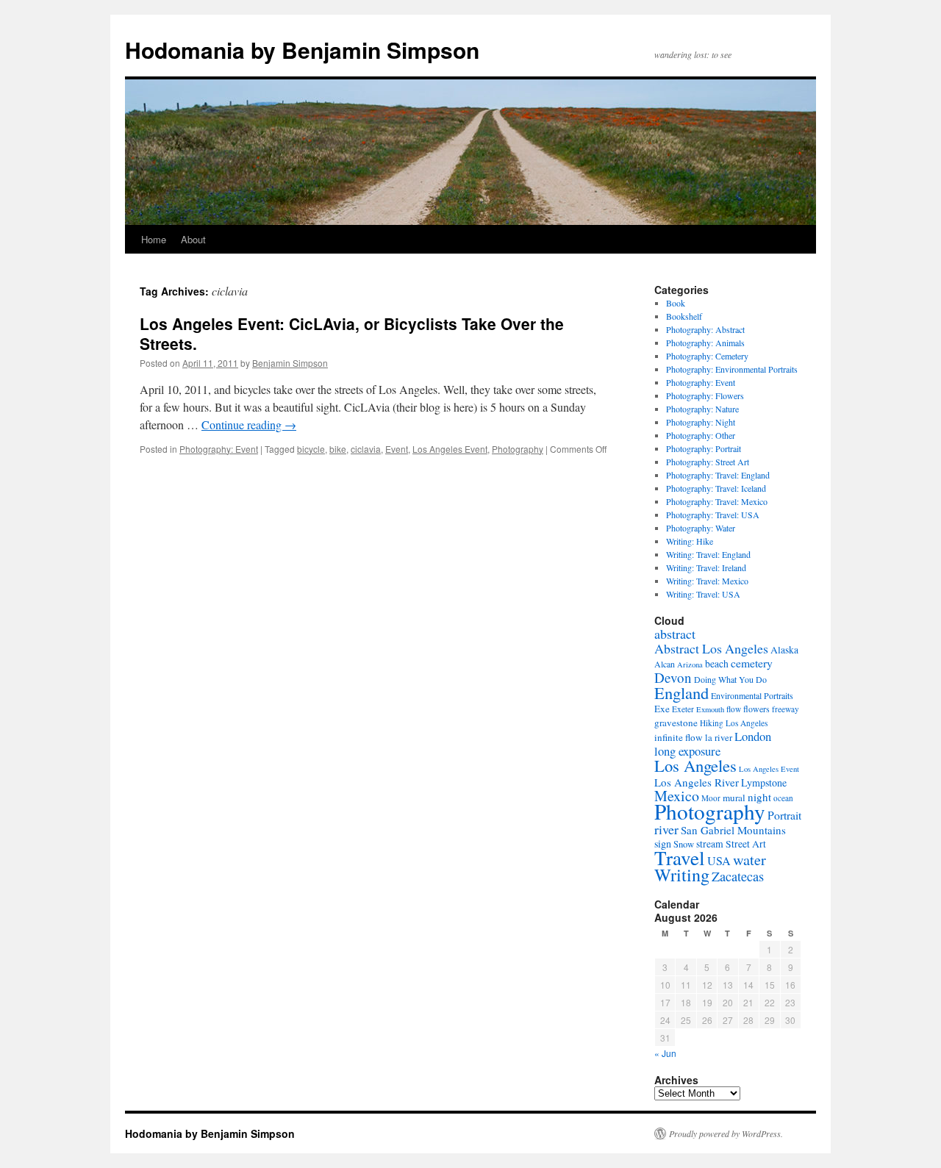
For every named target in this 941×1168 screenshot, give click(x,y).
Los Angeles (695, 765)
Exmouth (710, 709)
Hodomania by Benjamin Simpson (302, 49)
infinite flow (678, 737)
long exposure (687, 750)
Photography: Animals (705, 342)
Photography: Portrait (703, 448)
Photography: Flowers (705, 395)
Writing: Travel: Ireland (706, 567)
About (193, 239)
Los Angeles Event (449, 449)
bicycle (311, 449)
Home (153, 239)
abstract (674, 633)
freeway (785, 708)
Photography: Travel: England (718, 475)
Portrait (784, 815)
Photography (517, 449)
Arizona (690, 664)
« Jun (665, 1053)
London (752, 736)
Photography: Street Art (707, 461)
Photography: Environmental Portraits (732, 369)
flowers (756, 708)
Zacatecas (738, 876)
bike (337, 449)
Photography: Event (218, 449)
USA (719, 861)
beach (717, 663)
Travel (679, 857)
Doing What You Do (730, 679)
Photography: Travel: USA (712, 514)
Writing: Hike (689, 541)
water (749, 860)
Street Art (746, 843)
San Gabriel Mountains (733, 830)
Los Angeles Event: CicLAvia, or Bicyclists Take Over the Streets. (352, 333)
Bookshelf (684, 316)
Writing (681, 874)
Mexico (676, 796)
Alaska (784, 649)
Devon (673, 677)
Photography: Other (700, 435)
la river (718, 737)
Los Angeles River (696, 782)
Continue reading (248, 424)
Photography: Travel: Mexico (717, 501)
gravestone (676, 722)
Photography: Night (700, 422)
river (666, 829)
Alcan (664, 664)
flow (733, 708)
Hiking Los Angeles (734, 722)
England (681, 692)
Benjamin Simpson (290, 363)
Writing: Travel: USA (703, 594)
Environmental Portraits (752, 695)
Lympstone (764, 782)
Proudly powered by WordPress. (726, 1133)
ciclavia (366, 449)
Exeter (683, 708)
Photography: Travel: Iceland (716, 488)
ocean (783, 797)
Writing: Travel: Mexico (707, 581)
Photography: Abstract (705, 329)
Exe (662, 708)
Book (675, 303)
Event (396, 449)
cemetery (752, 662)
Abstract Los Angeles (711, 648)
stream (709, 843)
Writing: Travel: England (708, 554)
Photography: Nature (702, 409)
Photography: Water (700, 528)
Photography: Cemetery (707, 356)
